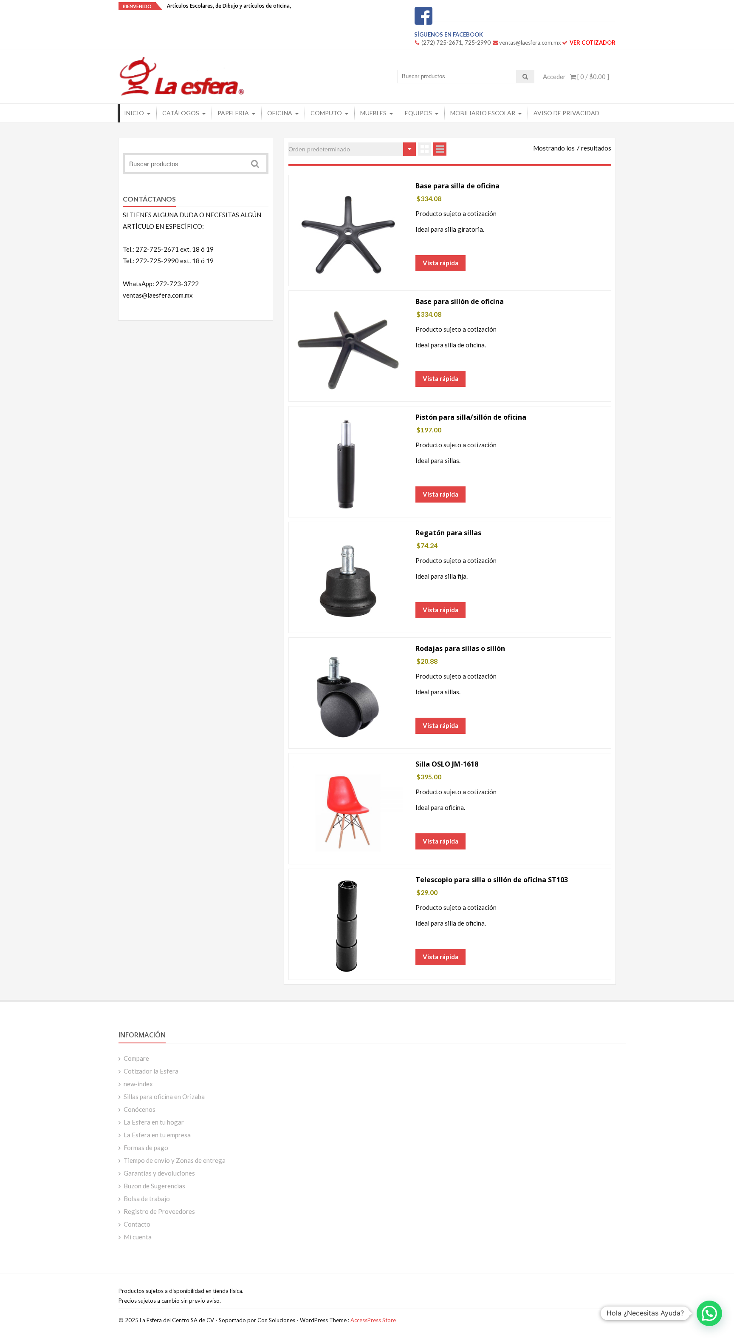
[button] (709, 1313)
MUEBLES (373, 112)
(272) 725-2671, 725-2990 (456, 42)
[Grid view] (424, 149)
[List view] (439, 149)
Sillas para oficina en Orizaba (164, 1096)
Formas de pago (146, 1147)
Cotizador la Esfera (151, 1071)
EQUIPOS (418, 112)
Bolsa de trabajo (147, 1198)
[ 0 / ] (592, 76)
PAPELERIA (233, 112)
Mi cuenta (138, 1237)
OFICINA (279, 112)
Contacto (137, 1224)
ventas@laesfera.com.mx (530, 42)
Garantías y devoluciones (159, 1173)
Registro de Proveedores (159, 1211)
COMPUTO (326, 112)
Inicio (134, 112)
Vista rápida (440, 263)
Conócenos (139, 1109)
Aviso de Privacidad (566, 112)
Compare (136, 1058)
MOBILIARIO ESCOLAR (482, 112)
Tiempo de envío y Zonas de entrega (175, 1160)
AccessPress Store (373, 1320)
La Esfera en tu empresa (157, 1135)
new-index (138, 1084)
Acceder (554, 76)
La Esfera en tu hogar (154, 1122)
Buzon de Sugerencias (154, 1186)
